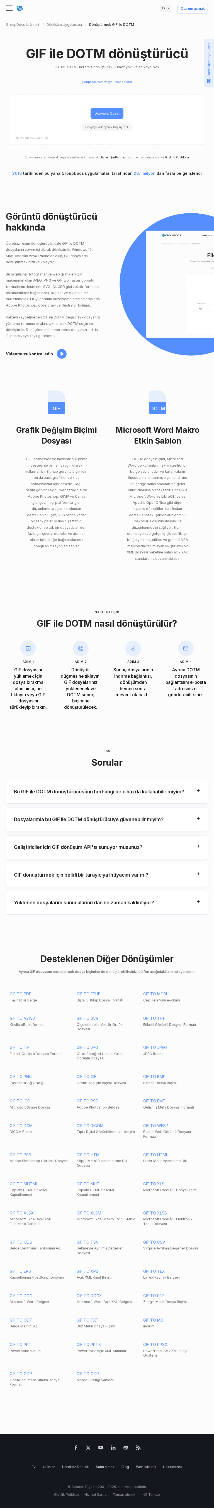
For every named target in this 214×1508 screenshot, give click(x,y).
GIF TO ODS (21, 1242)
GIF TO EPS (20, 1271)
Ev (34, 1467)
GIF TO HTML (155, 1154)
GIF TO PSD (87, 1101)
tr (164, 8)
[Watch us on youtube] (100, 1449)
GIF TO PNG (21, 1076)
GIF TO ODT (21, 1320)
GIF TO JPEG (155, 1047)
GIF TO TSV (88, 1242)
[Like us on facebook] (76, 1449)
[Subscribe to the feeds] (138, 1449)
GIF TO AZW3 (22, 1018)
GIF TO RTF (154, 1295)
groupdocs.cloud (120, 82)
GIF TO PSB (20, 1154)
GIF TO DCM (21, 1125)
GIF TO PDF (20, 993)
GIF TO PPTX (89, 1344)
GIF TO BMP (154, 1076)
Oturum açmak (193, 9)
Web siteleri (146, 1467)
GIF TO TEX (154, 1271)
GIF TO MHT (88, 1183)
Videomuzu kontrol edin (29, 353)
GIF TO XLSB (155, 1213)
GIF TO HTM (88, 1154)
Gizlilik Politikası (177, 157)
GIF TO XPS (87, 1271)
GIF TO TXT (88, 1320)
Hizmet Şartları (96, 1494)
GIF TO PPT (20, 1344)
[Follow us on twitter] (88, 1449)
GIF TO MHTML (24, 1183)
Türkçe (154, 1494)
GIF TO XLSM (89, 1213)
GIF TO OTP (88, 1373)
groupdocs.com (92, 82)
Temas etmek (124, 1494)
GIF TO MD (153, 1320)
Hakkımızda (172, 1467)
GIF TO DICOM (90, 1125)
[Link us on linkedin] (113, 1449)
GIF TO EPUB (89, 993)
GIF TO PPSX (155, 1344)
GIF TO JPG (87, 1047)
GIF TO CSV (154, 1242)
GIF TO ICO (20, 1101)
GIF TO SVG (88, 1018)
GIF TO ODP (21, 1373)
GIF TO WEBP (155, 1125)
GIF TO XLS (153, 1183)
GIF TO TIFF (154, 1018)
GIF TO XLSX (22, 1213)
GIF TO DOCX (89, 1295)
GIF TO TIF (20, 1047)
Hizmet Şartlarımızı (113, 157)
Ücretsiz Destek (75, 1467)
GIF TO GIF (86, 1076)
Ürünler (49, 1467)
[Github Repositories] (125, 1449)
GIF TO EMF (154, 1101)
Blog (125, 1467)
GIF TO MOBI (155, 993)
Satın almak (105, 1467)
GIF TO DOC (21, 1295)
